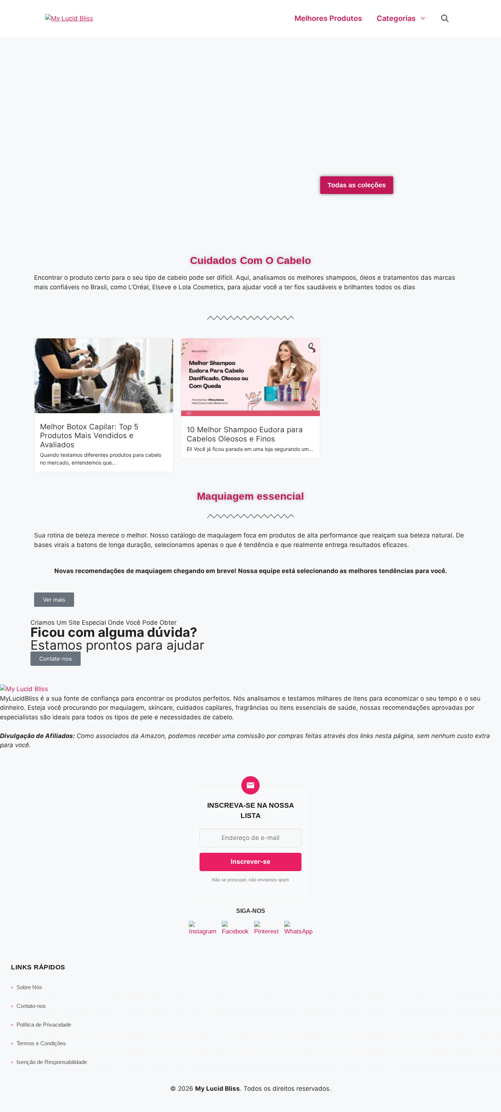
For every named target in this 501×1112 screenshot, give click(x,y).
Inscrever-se (250, 861)
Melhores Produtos (328, 18)
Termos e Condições (38, 1043)
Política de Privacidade (41, 1024)
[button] (445, 18)
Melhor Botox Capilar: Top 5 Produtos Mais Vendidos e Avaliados (89, 435)
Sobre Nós (26, 987)
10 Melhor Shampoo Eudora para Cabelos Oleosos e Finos (245, 434)
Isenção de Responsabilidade (49, 1062)
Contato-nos (28, 1006)
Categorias (396, 18)
